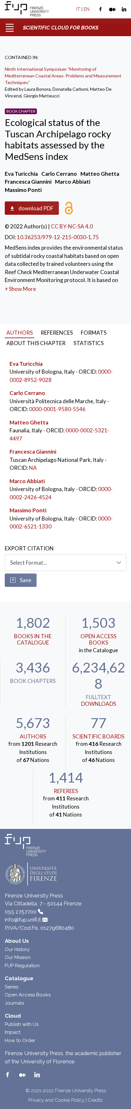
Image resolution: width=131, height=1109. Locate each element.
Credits (95, 1100)
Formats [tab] (94, 332)
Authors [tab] (19, 332)
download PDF (35, 208)
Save (25, 580)
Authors (33, 736)
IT (78, 9)
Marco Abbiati (27, 481)
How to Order (20, 1040)
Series (11, 987)
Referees (66, 791)
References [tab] (57, 332)
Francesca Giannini (33, 451)
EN (86, 9)
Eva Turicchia (26, 363)
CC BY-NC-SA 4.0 (72, 226)
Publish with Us (21, 1024)
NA (33, 467)
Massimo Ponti (28, 510)
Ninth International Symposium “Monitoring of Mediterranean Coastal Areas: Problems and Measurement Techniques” (63, 75)
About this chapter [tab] (36, 343)
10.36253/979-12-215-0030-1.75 (58, 237)
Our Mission (18, 957)
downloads (98, 703)
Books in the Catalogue (33, 639)
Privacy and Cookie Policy (56, 1100)
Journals (14, 1003)
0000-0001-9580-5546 (57, 409)
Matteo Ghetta (29, 422)
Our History (17, 949)
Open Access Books (98, 639)
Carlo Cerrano (27, 393)
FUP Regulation (22, 965)
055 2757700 (21, 912)
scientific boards (98, 736)
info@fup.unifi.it (23, 919)
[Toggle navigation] (9, 25)
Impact (12, 1032)
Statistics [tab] (88, 343)
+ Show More (20, 288)
